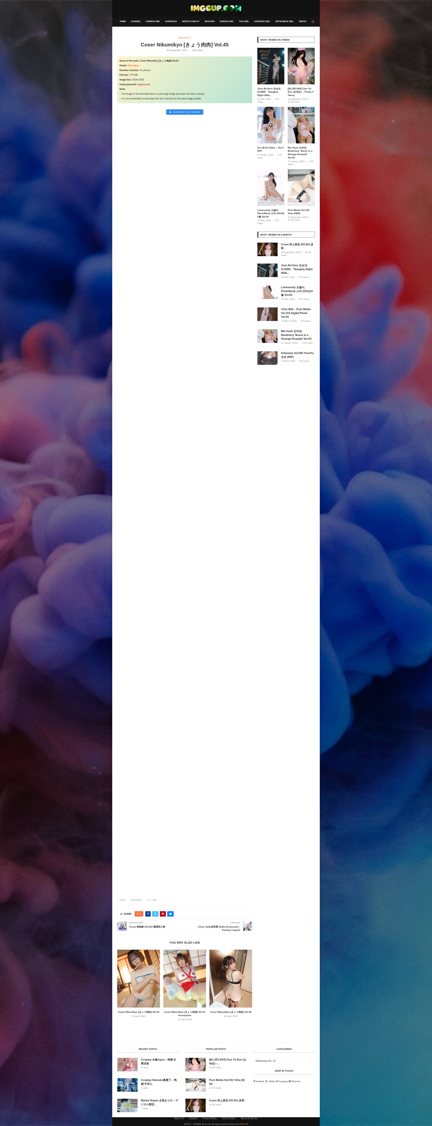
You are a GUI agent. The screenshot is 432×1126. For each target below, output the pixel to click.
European (171, 21)
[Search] (313, 21)
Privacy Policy (209, 1118)
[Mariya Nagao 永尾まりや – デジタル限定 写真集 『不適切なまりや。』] (127, 1105)
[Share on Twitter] (155, 914)
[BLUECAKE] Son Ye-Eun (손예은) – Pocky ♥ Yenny (301, 92)
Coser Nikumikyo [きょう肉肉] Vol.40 (230, 1012)
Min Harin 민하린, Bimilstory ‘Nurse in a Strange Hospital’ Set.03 (300, 152)
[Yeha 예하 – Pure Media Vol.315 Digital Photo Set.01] (267, 314)
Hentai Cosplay (190, 21)
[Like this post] (140, 914)
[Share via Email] (170, 914)
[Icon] (270, 125)
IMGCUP (243, 1124)
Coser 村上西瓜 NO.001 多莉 (297, 246)
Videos (302, 21)
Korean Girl (227, 21)
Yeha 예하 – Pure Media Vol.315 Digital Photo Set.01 (296, 313)
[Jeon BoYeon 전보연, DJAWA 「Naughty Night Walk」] (270, 66)
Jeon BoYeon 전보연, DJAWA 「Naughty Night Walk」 (269, 92)
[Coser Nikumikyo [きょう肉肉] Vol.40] (230, 979)
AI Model (136, 21)
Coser (122, 900)
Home (123, 21)
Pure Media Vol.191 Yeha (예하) (298, 212)
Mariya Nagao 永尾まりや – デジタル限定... (159, 1102)
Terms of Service (249, 1118)
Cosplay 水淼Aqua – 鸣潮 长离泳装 (158, 1061)
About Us (179, 1118)
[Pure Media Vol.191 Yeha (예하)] (301, 187)
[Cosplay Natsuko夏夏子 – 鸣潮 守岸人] (127, 1085)
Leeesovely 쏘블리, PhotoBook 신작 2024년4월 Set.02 (270, 213)
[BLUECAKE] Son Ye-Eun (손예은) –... (227, 1061)
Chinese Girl (153, 21)
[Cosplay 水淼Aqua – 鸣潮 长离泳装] (127, 1064)
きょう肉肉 (152, 900)
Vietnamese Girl (284, 21)
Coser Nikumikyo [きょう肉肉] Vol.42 (138, 1012)
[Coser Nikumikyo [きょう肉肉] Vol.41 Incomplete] (184, 979)
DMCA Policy (229, 1118)
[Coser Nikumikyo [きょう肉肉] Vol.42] (138, 979)
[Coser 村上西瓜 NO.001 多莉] (267, 249)
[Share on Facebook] (148, 914)
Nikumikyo (133, 65)
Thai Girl (244, 21)
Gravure (210, 21)
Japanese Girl (262, 21)
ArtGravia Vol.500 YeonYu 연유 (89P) (297, 355)
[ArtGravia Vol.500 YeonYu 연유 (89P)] (267, 358)
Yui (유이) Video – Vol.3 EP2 (270, 149)
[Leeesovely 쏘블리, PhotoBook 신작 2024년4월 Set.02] (270, 187)
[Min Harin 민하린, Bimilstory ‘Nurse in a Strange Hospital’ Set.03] (301, 125)
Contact (193, 1118)
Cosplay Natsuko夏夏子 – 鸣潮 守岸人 (159, 1082)
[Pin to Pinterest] (163, 914)
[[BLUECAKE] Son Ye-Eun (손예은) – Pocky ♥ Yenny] (301, 66)
